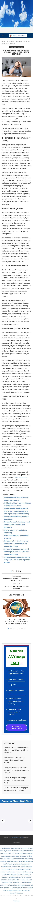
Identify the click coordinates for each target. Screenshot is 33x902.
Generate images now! (16, 727)
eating (30, 859)
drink (26, 859)
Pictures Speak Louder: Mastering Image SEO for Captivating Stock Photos (17, 560)
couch (9, 856)
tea (32, 885)
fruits (8, 864)
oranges (28, 875)
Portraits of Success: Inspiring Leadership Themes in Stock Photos (14, 760)
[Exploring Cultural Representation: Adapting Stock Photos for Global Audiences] (16, 608)
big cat (30, 848)
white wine (24, 888)
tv (12, 888)
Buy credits (12, 698)
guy (19, 864)
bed (18, 848)
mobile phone (10, 872)
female (21, 861)
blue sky (3, 851)
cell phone (15, 853)
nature (17, 875)
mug (8, 875)
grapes (15, 864)
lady (18, 867)
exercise (10, 861)
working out (26, 890)
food (31, 861)
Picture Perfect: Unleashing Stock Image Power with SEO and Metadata (17, 524)
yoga (18, 893)
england (3, 861)
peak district (18, 877)
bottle (12, 851)
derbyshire (28, 856)
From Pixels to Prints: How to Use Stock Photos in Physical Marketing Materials (16, 770)
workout (13, 893)
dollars (21, 859)
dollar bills (15, 859)
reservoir (5, 882)
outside (11, 877)
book (8, 851)
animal (2, 848)
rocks (15, 882)
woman (18, 890)
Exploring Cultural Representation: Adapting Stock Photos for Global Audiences (16, 750)
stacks (13, 885)
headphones (25, 864)
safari (24, 882)
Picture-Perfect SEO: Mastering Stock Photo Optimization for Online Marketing (16, 543)
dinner (9, 859)
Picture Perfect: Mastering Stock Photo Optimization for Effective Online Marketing (16, 551)
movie (4, 875)
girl (11, 864)
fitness (26, 861)
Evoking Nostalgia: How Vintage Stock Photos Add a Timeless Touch (15, 780)
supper (23, 885)
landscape (28, 867)
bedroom (24, 848)
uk (14, 888)
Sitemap (16, 901)
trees (9, 888)
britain (30, 851)
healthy (4, 867)
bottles (17, 851)
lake (22, 867)
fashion (15, 861)
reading (22, 880)
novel (22, 875)
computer (29, 853)
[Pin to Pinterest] (18, 571)
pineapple (27, 877)
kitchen (14, 867)
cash (9, 853)
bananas (14, 848)
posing (10, 880)
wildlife (30, 888)
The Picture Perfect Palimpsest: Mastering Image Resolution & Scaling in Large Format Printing (16, 511)
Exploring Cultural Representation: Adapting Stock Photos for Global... (16, 622)
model (18, 872)
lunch (15, 869)
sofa (9, 885)
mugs (13, 875)
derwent (3, 859)
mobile (2, 872)
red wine (29, 880)
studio (18, 885)
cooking (4, 856)
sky (6, 885)
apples (7, 848)
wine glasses (11, 890)
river (10, 882)
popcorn (4, 880)
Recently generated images (17, 720)
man (29, 869)
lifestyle (9, 869)
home (9, 867)
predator (16, 880)
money (30, 872)
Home (4, 41)
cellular (22, 853)
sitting (2, 885)
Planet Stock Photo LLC (18, 837)
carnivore (3, 853)
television (3, 888)
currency (20, 856)
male (19, 869)
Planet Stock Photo (20, 477)
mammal (24, 869)
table (28, 885)
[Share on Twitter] (16, 571)
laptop (4, 869)
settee (28, 882)
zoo (21, 893)
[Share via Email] (20, 571)
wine (4, 890)
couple (14, 856)
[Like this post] (13, 571)
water (17, 888)
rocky (19, 882)
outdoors (5, 877)
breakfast (24, 851)
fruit (4, 864)
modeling (24, 872)
